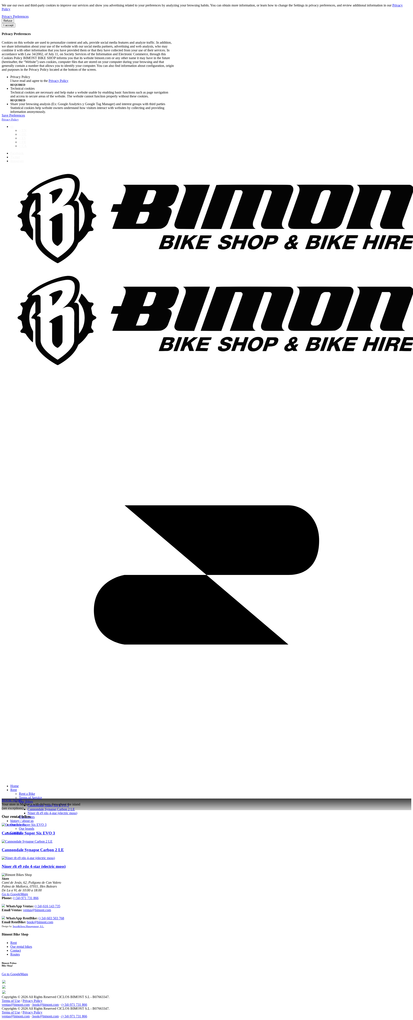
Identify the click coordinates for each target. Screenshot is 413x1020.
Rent (13, 943)
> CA (23, 146)
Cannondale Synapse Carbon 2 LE (33, 850)
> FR (22, 142)
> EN (22, 130)
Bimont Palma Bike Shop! (9, 964)
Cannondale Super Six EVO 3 (28, 833)
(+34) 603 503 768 (51, 918)
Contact (15, 950)
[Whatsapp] (4, 982)
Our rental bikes (21, 946)
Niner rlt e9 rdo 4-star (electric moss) (34, 866)
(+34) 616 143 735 (47, 906)
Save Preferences (13, 115)
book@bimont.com (40, 922)
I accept (8, 25)
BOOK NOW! (12, 800)
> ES (22, 138)
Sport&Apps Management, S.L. (28, 926)
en (12, 126)
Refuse (7, 20)
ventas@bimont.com (37, 910)
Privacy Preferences (15, 16)
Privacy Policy (58, 81)
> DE (22, 134)
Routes (15, 954)
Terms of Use (11, 1001)
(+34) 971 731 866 (26, 898)
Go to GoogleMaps (15, 894)
